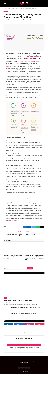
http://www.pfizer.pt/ (13, 220)
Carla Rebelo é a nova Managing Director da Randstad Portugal (13, 256)
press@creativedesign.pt (25, 359)
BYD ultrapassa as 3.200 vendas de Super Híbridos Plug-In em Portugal (25, 307)
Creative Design (25, 371)
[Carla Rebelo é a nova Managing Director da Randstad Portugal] (13, 248)
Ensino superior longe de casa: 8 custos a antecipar (18, 300)
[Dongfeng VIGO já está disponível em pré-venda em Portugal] (7, 315)
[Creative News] (24, 3)
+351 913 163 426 (22, 361)
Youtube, (17, 63)
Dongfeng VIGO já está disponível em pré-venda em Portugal (23, 313)
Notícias (5, 11)
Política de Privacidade (24, 362)
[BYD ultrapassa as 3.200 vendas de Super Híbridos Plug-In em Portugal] (7, 309)
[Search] (43, 3)
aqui (35, 192)
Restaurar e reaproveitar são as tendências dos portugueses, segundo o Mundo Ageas (13, 234)
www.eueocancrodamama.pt (22, 73)
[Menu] (5, 3)
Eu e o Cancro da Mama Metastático (28, 61)
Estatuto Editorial (24, 363)
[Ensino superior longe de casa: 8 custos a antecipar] (24, 287)
